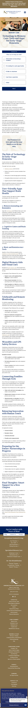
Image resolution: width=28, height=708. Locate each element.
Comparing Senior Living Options (14, 637)
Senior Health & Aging (14, 650)
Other (7, 82)
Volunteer (14, 686)
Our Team (13, 542)
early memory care (12, 267)
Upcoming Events (14, 666)
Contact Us (13, 534)
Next (14, 88)
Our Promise (13, 541)
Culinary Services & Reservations (14, 610)
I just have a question (12, 77)
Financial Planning (14, 639)
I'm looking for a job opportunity (15, 66)
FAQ (14, 641)
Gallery (14, 607)
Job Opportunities (14, 675)
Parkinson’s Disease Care (13, 556)
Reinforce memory (9, 169)
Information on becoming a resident (13, 59)
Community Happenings (14, 655)
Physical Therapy (13, 563)
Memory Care (14, 33)
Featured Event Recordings (14, 668)
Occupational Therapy (13, 565)
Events (21, 534)
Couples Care (14, 626)
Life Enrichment (13, 544)
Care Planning (14, 653)
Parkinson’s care (5, 335)
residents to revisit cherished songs (10, 254)
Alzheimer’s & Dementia (14, 652)
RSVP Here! (14, 6)
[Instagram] (15, 596)
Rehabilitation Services (14, 628)
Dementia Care (14, 555)
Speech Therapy (13, 567)
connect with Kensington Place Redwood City (14, 512)
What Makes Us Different (14, 603)
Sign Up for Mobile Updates (14, 659)
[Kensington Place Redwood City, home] (14, 581)
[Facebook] (12, 596)
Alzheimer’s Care (13, 553)
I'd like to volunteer (11, 71)
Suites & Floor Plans (14, 608)
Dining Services (14, 546)
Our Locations (14, 605)
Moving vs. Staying (14, 635)
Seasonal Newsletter (14, 614)
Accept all (8, 701)
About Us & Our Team (14, 601)
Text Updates (14, 684)
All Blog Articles (14, 657)
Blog (5, 534)
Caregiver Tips (14, 648)
